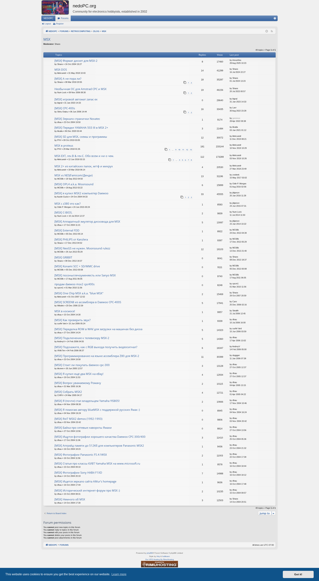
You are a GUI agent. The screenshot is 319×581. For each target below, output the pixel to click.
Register (60, 24)
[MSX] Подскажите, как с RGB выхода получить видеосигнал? (95, 347)
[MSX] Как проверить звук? (72, 320)
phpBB (150, 553)
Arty (158, 556)
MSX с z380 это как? (67, 203)
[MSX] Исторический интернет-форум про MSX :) (87, 490)
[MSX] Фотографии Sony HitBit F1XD (78, 472)
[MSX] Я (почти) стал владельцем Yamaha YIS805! (87, 401)
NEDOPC (48, 18)
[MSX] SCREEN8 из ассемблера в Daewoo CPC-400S (87, 302)
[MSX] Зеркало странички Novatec (77, 119)
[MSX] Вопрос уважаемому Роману (77, 383)
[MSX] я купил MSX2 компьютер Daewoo (81, 193)
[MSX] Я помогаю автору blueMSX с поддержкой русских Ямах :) (97, 409)
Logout (48, 24)
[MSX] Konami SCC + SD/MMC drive (77, 266)
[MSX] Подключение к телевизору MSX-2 (81, 338)
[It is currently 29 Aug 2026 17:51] (266, 31)
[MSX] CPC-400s (64, 108)
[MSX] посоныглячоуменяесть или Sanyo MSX (85, 275)
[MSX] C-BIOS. (63, 212)
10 (179, 149)
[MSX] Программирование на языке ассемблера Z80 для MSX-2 (96, 356)
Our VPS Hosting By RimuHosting (159, 559)
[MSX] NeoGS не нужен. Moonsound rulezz (82, 248)
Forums (64, 18)
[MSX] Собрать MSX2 (68, 392)
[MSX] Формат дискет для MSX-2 (75, 60)
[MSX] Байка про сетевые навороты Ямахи (83, 427)
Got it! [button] (298, 574)
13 (191, 149)
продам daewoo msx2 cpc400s (74, 284)
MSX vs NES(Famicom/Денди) (73, 175)
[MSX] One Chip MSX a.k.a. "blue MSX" (78, 293)
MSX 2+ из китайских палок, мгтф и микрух (83, 166)
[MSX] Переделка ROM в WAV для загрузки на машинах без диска (98, 329)
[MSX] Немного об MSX (69, 499)
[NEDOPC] (57, 7)
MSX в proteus (63, 145)
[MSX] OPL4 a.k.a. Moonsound (73, 184)
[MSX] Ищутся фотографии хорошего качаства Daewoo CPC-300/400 (99, 436)
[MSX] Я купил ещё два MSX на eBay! (78, 374)
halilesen (166, 556)
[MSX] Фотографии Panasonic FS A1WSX (80, 454)
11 (183, 149)
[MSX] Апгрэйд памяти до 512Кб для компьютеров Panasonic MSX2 (99, 445)
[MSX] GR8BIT (63, 257)
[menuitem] (275, 18)
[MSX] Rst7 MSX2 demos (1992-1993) (78, 419)
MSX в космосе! (64, 311)
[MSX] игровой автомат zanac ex (75, 99)
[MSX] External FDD (66, 230)
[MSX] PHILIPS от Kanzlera (71, 239)
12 (187, 149)
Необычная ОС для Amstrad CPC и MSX (80, 89)
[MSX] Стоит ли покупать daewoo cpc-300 (82, 365)
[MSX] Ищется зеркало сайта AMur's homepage (85, 481)
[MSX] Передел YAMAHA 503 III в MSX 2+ (81, 127)
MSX (46, 39)
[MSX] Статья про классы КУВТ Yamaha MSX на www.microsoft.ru (97, 463)
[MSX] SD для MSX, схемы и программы (80, 136)
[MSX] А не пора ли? (67, 78)
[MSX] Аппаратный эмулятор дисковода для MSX (87, 221)
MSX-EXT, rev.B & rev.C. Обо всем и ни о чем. (84, 156)
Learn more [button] (119, 574)
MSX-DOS (60, 69)
